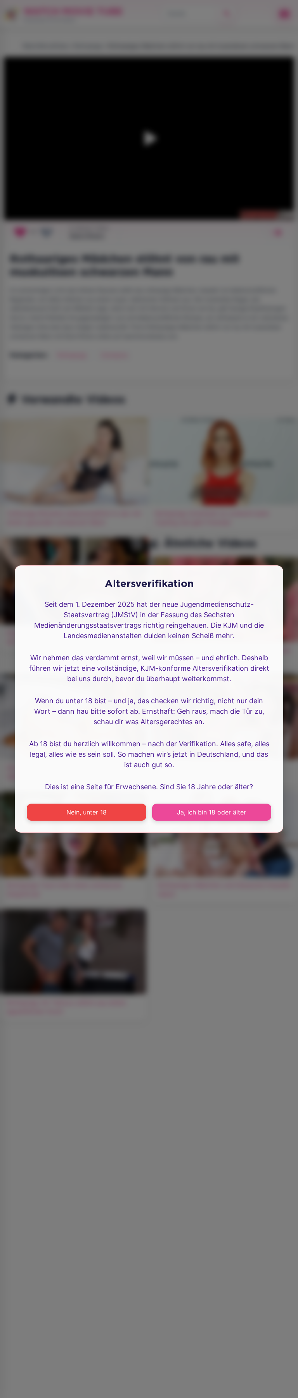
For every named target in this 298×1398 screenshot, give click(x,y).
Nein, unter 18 (86, 812)
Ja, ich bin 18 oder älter (211, 812)
